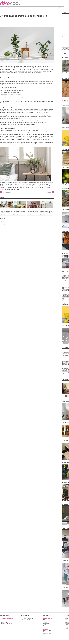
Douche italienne (5, 619)
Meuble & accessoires (27, 618)
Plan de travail (4, 622)
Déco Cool (3, 13)
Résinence (46, 623)
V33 (44, 619)
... (67, 278)
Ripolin (45, 625)
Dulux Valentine (47, 621)
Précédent (7, 192)
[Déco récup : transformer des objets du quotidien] (19, 209)
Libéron (45, 627)
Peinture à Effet (47, 630)
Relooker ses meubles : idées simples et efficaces (46, 212)
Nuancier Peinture (47, 633)
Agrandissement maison (6, 623)
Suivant (48, 192)
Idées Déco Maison (8, 13)
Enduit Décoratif (47, 631)
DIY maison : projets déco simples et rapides (6, 212)
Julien (44, 624)
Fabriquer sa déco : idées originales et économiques (33, 212)
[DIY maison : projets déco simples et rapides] (6, 209)
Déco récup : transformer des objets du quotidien (19, 212)
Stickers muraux (26, 621)
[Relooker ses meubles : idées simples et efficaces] (46, 209)
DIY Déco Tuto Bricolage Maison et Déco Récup (20, 13)
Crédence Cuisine (5, 621)
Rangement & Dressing (27, 619)
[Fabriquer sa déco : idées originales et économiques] (33, 209)
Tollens (45, 622)
